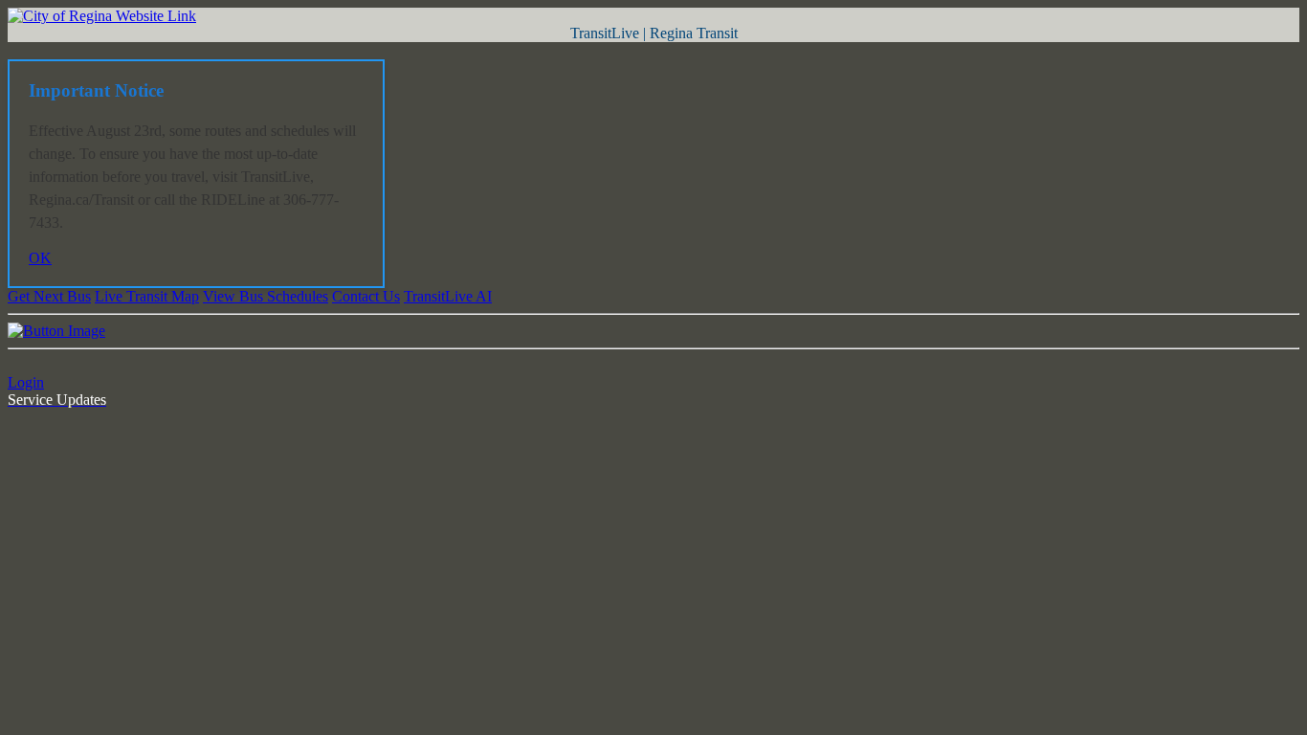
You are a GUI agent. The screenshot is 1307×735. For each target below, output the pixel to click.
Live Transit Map (147, 296)
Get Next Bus (49, 296)
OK (40, 258)
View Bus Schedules (265, 296)
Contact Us (366, 296)
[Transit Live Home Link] (1072, 65)
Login (26, 382)
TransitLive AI (448, 296)
